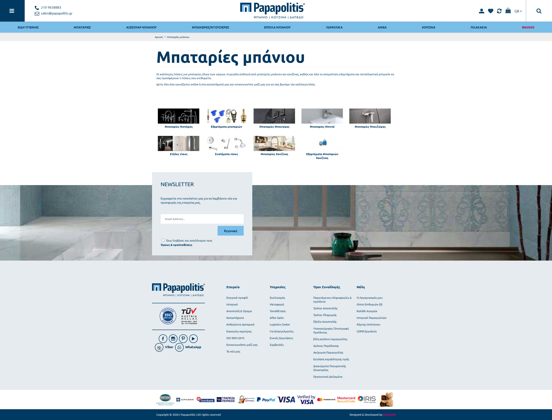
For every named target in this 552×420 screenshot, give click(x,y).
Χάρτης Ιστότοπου (368, 324)
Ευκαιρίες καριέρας (239, 331)
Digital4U (389, 414)
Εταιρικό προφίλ (237, 297)
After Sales (277, 317)
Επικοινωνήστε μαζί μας (242, 344)
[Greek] (518, 10)
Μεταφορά (277, 304)
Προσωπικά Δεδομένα (327, 376)
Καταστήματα (235, 317)
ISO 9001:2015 (235, 338)
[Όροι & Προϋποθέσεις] (176, 245)
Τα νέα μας (233, 351)
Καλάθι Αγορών (367, 311)
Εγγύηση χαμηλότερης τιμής (331, 359)
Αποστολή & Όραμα (239, 311)
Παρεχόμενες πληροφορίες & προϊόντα (332, 299)
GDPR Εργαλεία (367, 331)
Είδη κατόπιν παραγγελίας (330, 339)
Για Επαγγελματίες (282, 331)
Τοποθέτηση (277, 311)
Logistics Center (280, 324)
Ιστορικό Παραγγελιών (372, 317)
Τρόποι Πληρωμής (325, 315)
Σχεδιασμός (277, 297)
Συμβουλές (277, 344)
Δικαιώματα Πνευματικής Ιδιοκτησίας (329, 368)
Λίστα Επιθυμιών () (369, 304)
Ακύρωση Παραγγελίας (328, 352)
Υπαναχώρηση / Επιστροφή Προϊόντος (331, 330)
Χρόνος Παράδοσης (326, 346)
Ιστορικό (232, 304)
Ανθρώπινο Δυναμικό (240, 324)
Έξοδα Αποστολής (325, 321)
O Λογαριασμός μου (370, 297)
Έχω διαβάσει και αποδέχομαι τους (189, 240)
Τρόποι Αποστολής (325, 308)
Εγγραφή (230, 231)
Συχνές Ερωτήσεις (281, 338)
